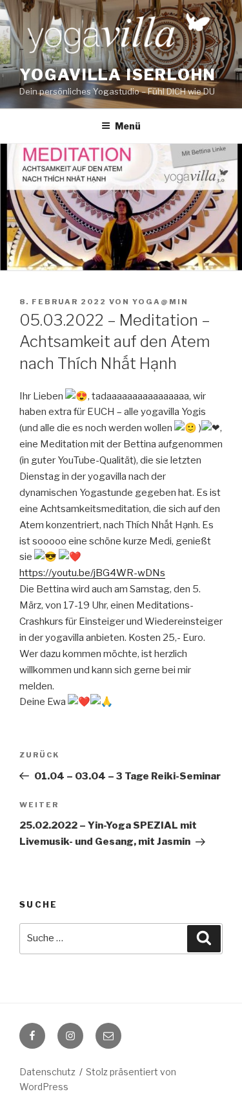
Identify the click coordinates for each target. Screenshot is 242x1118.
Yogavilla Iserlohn (117, 74)
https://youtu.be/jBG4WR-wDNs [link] (92, 573)
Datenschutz (47, 1071)
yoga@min (160, 301)
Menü (128, 125)
